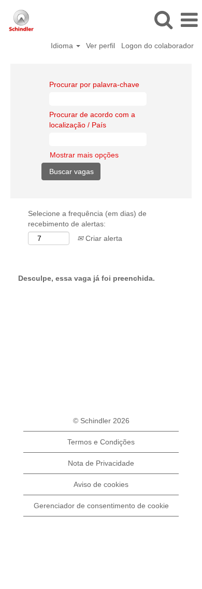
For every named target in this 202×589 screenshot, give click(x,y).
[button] (189, 20)
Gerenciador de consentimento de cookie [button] (101, 505)
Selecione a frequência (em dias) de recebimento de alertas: (87, 218)
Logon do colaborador (157, 45)
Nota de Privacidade (101, 463)
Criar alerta (102, 238)
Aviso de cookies (101, 484)
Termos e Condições (101, 442)
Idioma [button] (63, 45)
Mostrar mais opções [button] (84, 155)
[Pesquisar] (163, 19)
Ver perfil (100, 45)
